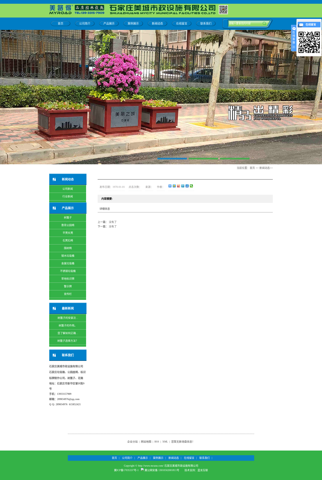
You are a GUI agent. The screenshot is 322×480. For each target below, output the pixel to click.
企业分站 (132, 441)
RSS (156, 441)
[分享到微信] (191, 185)
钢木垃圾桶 (67, 255)
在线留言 (181, 23)
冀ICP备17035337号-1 (126, 470)
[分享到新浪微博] (178, 185)
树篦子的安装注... (68, 317)
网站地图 (146, 441)
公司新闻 (67, 188)
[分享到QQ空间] (174, 185)
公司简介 (84, 23)
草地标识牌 (67, 278)
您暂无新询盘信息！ (183, 441)
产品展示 (109, 23)
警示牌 (68, 286)
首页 (60, 23)
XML (165, 441)
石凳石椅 (68, 240)
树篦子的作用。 (68, 325)
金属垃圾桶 (67, 263)
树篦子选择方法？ (67, 340)
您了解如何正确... (68, 333)
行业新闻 (67, 196)
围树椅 (68, 248)
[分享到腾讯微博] (182, 185)
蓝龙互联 (203, 470)
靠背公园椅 (67, 225)
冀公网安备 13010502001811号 (162, 470)
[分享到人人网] (187, 185)
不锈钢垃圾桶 (68, 271)
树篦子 (68, 217)
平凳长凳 (68, 232)
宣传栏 (68, 294)
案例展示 (133, 23)
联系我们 (205, 23)
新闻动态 (157, 23)
